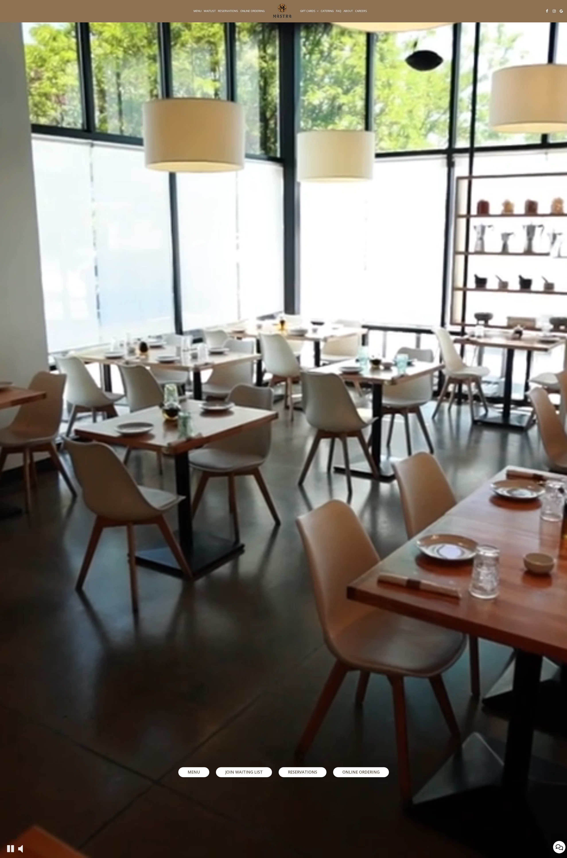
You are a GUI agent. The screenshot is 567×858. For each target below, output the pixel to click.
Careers (361, 11)
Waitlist (210, 11)
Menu (198, 11)
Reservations (228, 11)
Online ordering (252, 11)
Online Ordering (361, 772)
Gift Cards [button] (308, 11)
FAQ (338, 11)
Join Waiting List (244, 772)
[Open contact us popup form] (559, 847)
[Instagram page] (554, 11)
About (348, 11)
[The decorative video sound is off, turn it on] (20, 848)
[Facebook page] (547, 11)
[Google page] (561, 11)
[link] (282, 11)
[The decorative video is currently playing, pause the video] (11, 849)
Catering (327, 11)
